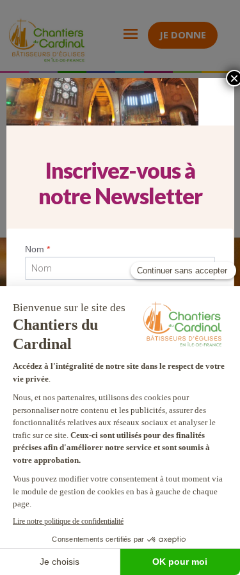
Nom (37, 249)
